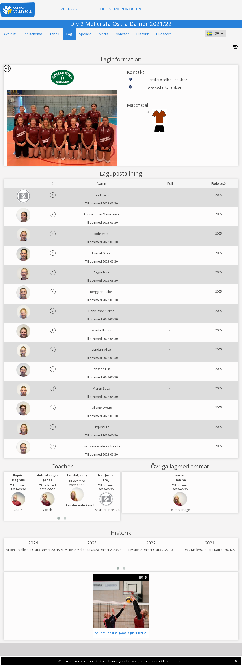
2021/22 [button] (68, 9)
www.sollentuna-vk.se (164, 87)
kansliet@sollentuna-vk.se (167, 79)
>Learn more (171, 661)
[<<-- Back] (7, 68)
